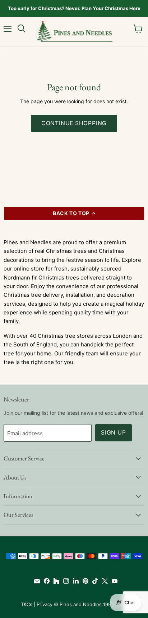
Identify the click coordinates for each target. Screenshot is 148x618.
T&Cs (26, 604)
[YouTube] (113, 581)
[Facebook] (45, 581)
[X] (103, 581)
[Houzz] (54, 581)
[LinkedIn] (74, 581)
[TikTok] (93, 581)
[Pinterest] (83, 581)
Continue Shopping (74, 123)
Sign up (113, 432)
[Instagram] (64, 581)
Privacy (44, 604)
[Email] (35, 581)
